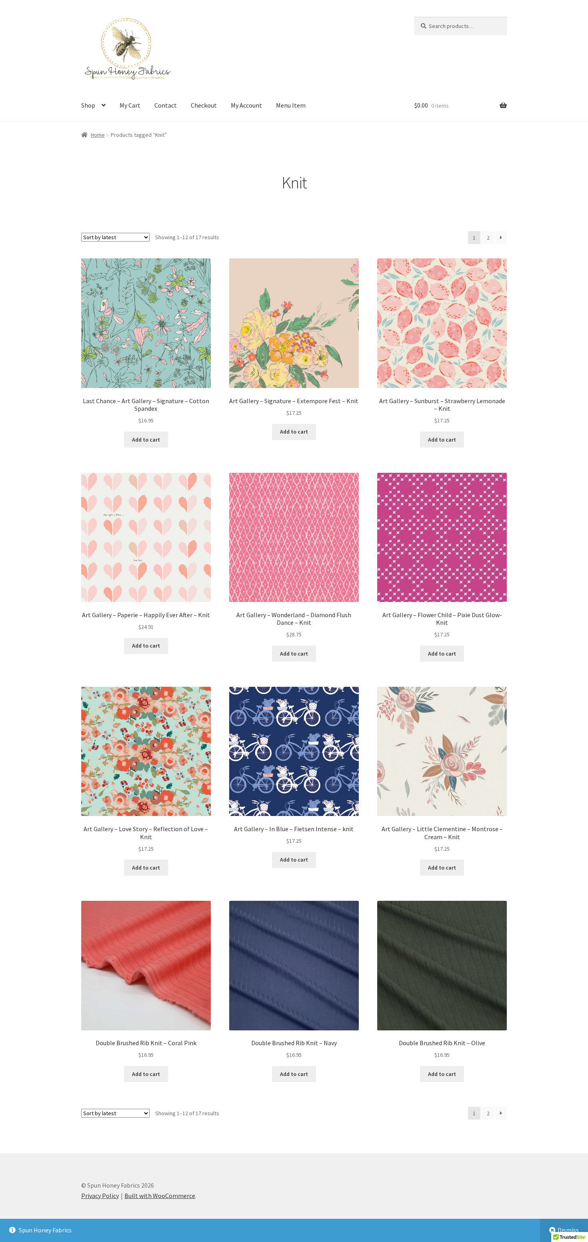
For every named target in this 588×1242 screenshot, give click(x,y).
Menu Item (291, 105)
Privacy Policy (100, 1196)
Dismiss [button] (568, 1230)
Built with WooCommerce (159, 1196)
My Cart (130, 105)
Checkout (204, 105)
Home (98, 134)
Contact (165, 105)
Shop (88, 105)
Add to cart (146, 439)
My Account (246, 105)
